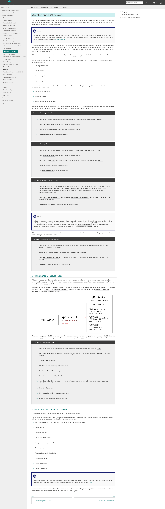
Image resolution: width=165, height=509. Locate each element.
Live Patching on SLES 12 (42, 501)
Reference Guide (7, 92)
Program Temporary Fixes (10, 64)
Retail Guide (5, 95)
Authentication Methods (9, 23)
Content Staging (7, 36)
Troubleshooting (7, 90)
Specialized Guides (7, 100)
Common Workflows (7, 98)
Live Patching (7, 48)
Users (5, 85)
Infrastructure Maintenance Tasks (12, 46)
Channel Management (9, 28)
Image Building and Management (12, 43)
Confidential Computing (9, 30)
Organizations (7, 59)
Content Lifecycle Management (12, 33)
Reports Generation (8, 67)
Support (5, 87)
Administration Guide (8, 15)
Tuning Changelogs (8, 82)
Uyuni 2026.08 (5, 7)
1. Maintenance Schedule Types (129, 14)
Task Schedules (7, 79)
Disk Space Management (10, 41)
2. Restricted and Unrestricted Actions (130, 17)
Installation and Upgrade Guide (10, 10)
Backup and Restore (9, 25)
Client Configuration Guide (9, 12)
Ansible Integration (8, 20)
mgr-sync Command (9, 54)
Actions (5, 18)
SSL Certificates (7, 74)
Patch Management (8, 62)
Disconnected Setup (8, 38)
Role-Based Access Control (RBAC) (13, 72)
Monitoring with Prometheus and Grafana (14, 56)
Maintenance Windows (10, 51)
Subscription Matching (9, 77)
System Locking (60, 39)
